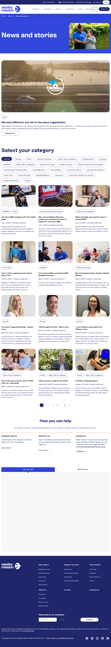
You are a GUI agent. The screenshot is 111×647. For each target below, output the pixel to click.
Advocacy (59, 175)
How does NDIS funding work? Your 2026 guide (18, 218)
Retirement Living (47, 164)
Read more (10, 133)
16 (65, 405)
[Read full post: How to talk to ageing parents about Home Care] (18, 252)
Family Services (66, 164)
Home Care (8, 175)
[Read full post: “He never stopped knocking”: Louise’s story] (18, 306)
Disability (7, 164)
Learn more (5, 448)
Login (106, 2)
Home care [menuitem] (42, 581)
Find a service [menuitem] (43, 584)
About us (58, 9)
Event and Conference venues (81, 175)
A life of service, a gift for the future (53, 381)
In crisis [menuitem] (67, 590)
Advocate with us (74, 170)
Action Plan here (28, 631)
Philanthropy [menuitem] (68, 577)
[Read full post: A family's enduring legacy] (92, 359)
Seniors (28, 180)
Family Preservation (11, 180)
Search (98, 2)
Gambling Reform (43, 175)
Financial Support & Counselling (90, 164)
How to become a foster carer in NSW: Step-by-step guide (17, 382)
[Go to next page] (69, 405)
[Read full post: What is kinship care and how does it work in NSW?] (92, 196)
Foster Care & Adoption (66, 159)
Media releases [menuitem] (43, 606)
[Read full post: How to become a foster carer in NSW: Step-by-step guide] (18, 359)
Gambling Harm (39, 170)
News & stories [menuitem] (43, 602)
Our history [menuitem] (42, 594)
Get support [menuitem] (44, 565)
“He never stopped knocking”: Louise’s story (17, 328)
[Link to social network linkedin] (102, 638)
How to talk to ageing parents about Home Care (16, 274)
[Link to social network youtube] (97, 638)
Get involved (47, 9)
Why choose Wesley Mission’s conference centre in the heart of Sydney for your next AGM (52, 219)
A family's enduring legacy (86, 381)
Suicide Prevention (44, 159)
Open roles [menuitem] (93, 569)
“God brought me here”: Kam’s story (53, 327)
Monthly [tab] (84, 469)
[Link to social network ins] (108, 638)
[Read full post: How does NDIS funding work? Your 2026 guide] (18, 196)
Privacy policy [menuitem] (51, 638)
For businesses (69, 9)
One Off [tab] (29, 469)
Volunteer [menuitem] (93, 573)
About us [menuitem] (42, 590)
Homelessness (88, 159)
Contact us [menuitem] (88, 9)
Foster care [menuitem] (42, 577)
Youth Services (24, 175)
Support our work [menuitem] (71, 565)
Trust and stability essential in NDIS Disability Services (53, 274)
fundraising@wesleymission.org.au (92, 447)
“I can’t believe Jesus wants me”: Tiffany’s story (89, 328)
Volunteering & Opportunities (15, 170)
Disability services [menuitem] (44, 569)
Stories (18, 159)
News (5, 117)
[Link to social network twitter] (92, 638)
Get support (35, 9)
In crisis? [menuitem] (80, 9)
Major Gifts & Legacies (25, 164)
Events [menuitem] (92, 581)
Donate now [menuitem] (68, 569)
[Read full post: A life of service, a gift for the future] (55, 359)
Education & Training (95, 170)
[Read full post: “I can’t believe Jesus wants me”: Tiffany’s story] (92, 306)
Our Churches (49, 2)
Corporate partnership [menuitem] (71, 581)
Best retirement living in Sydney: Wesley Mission (92, 274)
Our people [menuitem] (42, 598)
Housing (102, 159)
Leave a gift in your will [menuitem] (71, 573)
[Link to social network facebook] (87, 638)
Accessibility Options (67, 2)
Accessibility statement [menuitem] (65, 638)
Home (3, 16)
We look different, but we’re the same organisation (33, 122)
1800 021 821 (99, 444)
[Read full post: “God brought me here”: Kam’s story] (55, 306)
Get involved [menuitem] (95, 565)
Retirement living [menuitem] (44, 573)
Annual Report (56, 170)
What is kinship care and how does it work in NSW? (90, 218)
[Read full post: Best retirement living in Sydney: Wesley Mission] (92, 252)
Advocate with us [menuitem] (95, 577)
